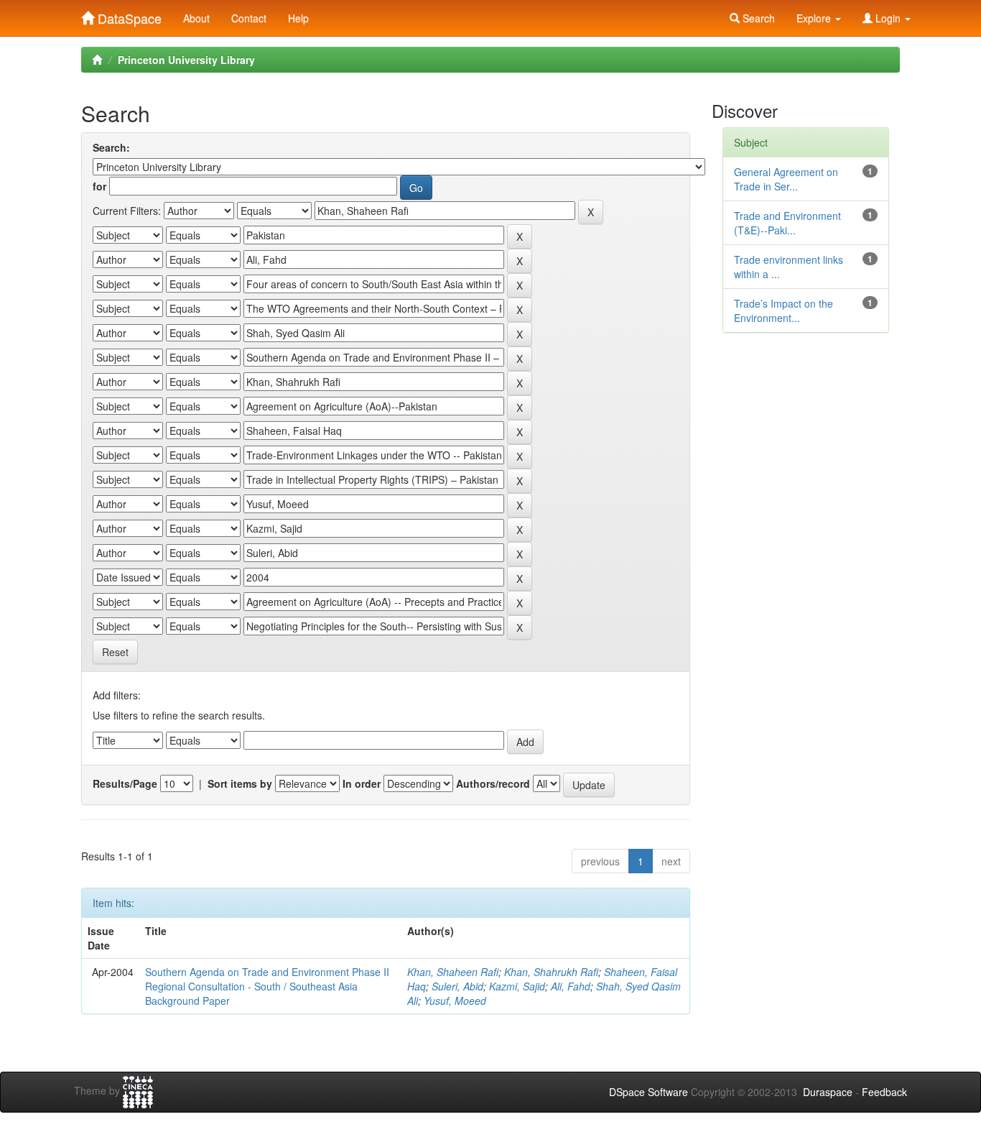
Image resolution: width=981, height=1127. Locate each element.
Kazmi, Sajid (517, 986)
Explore (815, 18)
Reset (115, 652)
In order (362, 783)
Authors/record (493, 783)
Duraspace (827, 1092)
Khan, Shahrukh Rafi (551, 972)
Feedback (884, 1092)
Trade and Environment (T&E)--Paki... (787, 222)
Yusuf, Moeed (455, 1000)
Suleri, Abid (457, 986)
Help (298, 18)
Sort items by (240, 783)
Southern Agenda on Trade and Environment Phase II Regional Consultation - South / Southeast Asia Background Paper (267, 986)
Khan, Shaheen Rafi (452, 972)
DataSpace (128, 15)
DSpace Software (648, 1092)
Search (757, 18)
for (99, 186)
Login (888, 18)
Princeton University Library (186, 59)
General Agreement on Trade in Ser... (786, 179)
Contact (248, 18)
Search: (111, 147)
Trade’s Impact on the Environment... (783, 310)
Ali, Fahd (570, 986)
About (196, 18)
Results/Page (125, 783)
